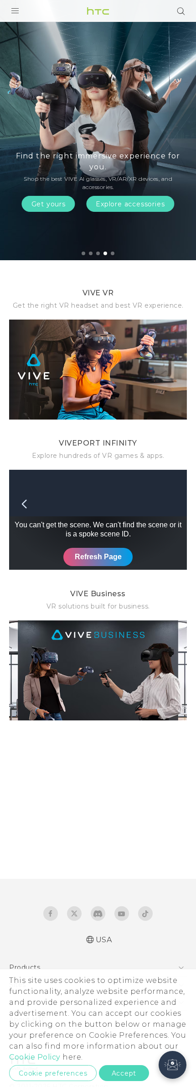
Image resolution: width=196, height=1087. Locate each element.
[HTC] (98, 10)
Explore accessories (130, 204)
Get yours (48, 204)
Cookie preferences (53, 1073)
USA (104, 939)
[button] (172, 1065)
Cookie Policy (35, 1057)
